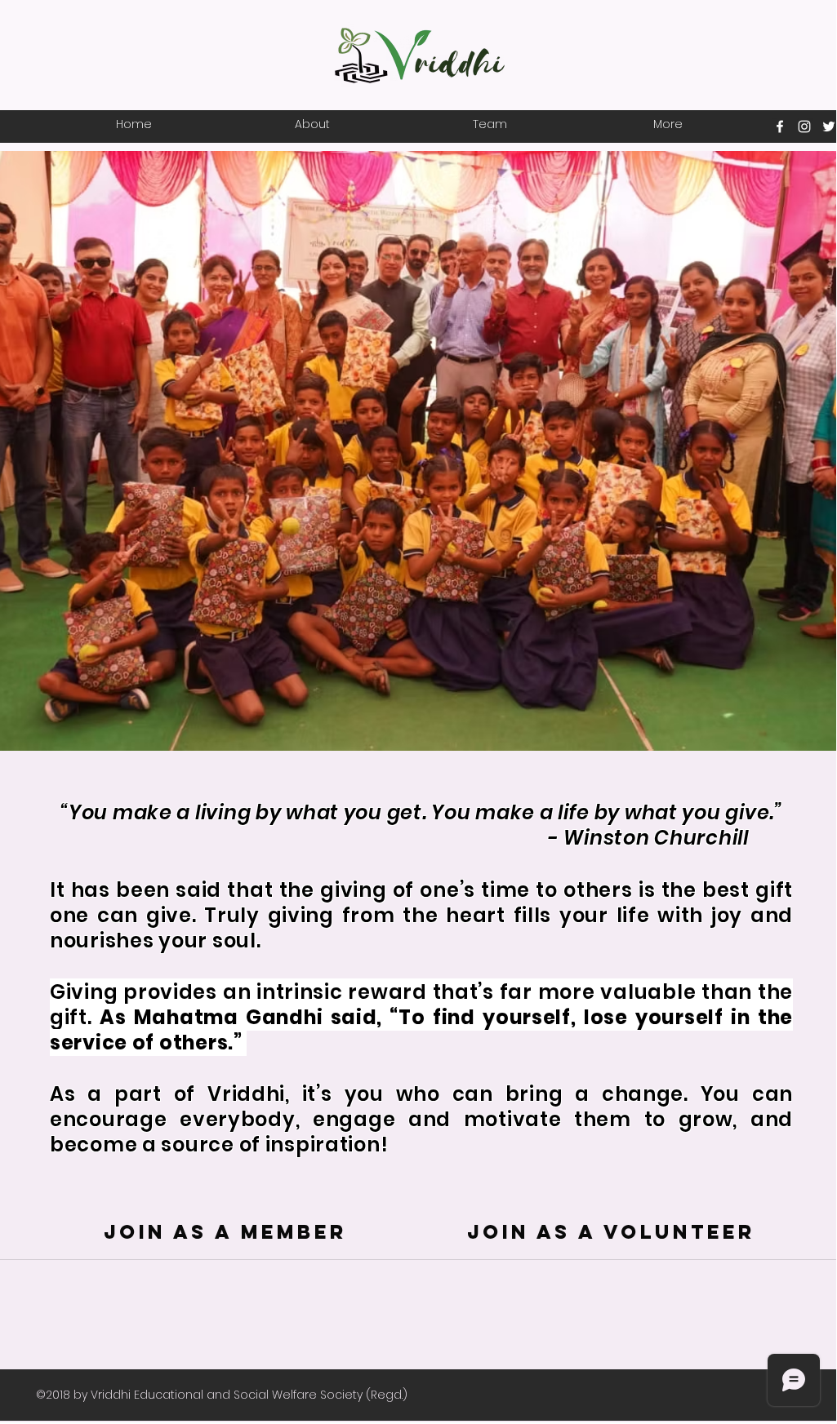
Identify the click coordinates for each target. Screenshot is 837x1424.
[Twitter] (829, 126)
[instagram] (804, 126)
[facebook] (780, 126)
